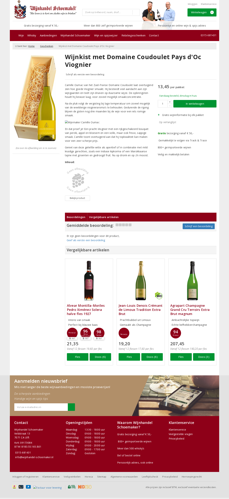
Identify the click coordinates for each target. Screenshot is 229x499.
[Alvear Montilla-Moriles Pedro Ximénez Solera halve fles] (89, 281)
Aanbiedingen (48, 35)
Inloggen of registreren (25, 476)
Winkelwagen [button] (202, 12)
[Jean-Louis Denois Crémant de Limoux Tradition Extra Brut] (141, 281)
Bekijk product (77, 198)
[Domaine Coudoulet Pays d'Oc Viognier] (77, 180)
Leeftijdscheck (150, 476)
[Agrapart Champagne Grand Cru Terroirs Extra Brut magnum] (192, 281)
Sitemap (101, 476)
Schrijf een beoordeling (199, 226)
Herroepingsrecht (192, 476)
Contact (154, 35)
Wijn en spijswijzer (106, 35)
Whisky (31, 35)
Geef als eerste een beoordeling (86, 240)
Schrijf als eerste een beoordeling (85, 74)
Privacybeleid (176, 438)
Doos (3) (203, 357)
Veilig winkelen (72, 476)
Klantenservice (208, 4)
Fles (77, 357)
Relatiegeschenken (133, 35)
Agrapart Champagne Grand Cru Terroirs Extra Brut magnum (190, 310)
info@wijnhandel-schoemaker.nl (34, 457)
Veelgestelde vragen (181, 434)
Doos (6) (100, 357)
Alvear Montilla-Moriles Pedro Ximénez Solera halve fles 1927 (86, 310)
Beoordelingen (76, 217)
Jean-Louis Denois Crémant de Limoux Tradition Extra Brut (141, 310)
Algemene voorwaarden (124, 476)
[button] (72, 333)
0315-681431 (208, 35)
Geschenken (46, 46)
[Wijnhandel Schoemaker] (46, 10)
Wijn (21, 35)
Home (31, 46)
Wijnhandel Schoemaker (75, 35)
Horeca (89, 476)
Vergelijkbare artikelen (104, 217)
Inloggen (192, 4)
